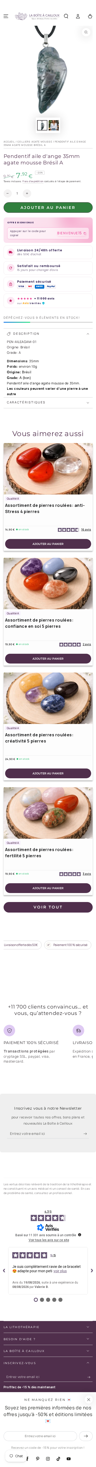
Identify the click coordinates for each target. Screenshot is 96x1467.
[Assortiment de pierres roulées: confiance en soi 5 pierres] (48, 583)
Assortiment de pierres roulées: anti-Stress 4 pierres (45, 508)
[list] (48, 1046)
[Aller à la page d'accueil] (37, 16)
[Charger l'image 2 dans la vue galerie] (54, 125)
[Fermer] (88, 1399)
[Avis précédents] (4, 1270)
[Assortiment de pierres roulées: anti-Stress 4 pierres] (48, 468)
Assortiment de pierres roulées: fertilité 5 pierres (39, 853)
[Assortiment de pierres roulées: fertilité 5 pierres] (48, 813)
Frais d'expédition (33, 181)
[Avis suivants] (91, 1270)
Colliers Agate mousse (34, 141)
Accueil (9, 141)
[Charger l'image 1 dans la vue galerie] (42, 125)
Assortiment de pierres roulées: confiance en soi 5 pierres (39, 623)
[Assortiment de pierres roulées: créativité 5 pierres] (48, 698)
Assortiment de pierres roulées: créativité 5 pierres (39, 738)
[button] (66, 16)
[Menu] (6, 16)
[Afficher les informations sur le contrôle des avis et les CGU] (80, 1235)
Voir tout (48, 907)
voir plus (60, 1271)
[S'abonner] (86, 1134)
